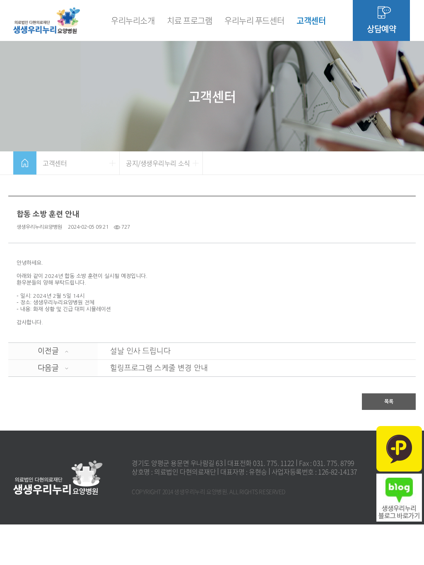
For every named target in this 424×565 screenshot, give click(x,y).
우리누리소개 (132, 20)
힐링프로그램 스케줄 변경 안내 (159, 368)
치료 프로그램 (189, 20)
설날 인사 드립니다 (140, 351)
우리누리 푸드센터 (254, 20)
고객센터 (310, 20)
